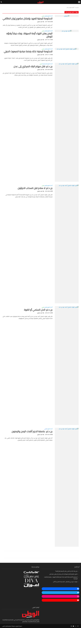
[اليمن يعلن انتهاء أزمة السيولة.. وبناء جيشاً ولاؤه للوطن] (67, 31)
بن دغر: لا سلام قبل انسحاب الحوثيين (35, 188)
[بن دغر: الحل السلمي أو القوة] (67, 365)
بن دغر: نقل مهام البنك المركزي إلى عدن (33, 66)
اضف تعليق (39, 22)
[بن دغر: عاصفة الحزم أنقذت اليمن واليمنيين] (67, 487)
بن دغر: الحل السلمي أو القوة (38, 309)
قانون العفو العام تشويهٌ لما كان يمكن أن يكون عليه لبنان (63, 574)
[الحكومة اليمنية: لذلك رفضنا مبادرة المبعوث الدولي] (67, 49)
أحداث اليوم (49, 16)
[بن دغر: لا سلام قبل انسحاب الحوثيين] (67, 244)
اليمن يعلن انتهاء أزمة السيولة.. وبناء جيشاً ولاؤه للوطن (29, 35)
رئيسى (45, 16)
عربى (43, 16)
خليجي (45, 429)
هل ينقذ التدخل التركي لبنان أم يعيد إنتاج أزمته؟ (66, 571)
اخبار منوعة (44, 64)
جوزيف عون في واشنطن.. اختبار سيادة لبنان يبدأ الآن (65, 582)
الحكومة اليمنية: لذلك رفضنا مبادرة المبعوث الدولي (28, 51)
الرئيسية (77, 7)
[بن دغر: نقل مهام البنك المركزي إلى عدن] (67, 122)
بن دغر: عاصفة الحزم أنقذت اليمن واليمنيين (32, 431)
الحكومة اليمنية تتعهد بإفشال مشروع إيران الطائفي (27, 18)
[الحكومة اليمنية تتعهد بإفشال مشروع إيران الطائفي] (66, 16)
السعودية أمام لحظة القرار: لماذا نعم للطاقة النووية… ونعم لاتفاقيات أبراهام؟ (60, 578)
